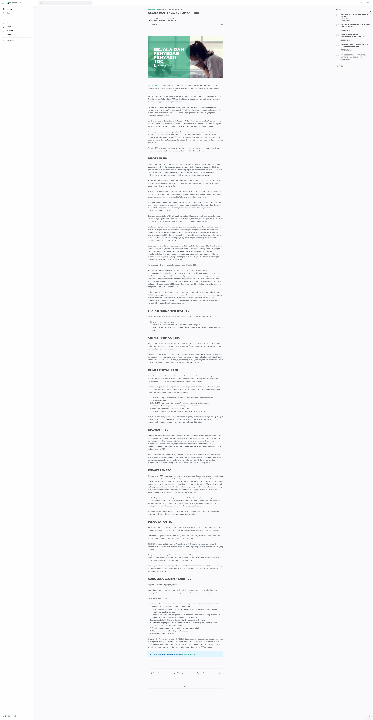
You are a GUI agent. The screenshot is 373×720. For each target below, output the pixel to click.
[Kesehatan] (152, 662)
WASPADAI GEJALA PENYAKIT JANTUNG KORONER (354, 15)
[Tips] (168, 662)
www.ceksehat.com (190, 654)
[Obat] (161, 662)
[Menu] (3, 3)
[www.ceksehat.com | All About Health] (14, 3)
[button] (41, 3)
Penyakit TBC (153, 85)
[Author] (159, 21)
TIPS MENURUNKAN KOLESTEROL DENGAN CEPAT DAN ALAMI (355, 26)
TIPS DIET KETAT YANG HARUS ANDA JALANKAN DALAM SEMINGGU (353, 56)
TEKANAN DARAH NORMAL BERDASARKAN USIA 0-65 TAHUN (352, 36)
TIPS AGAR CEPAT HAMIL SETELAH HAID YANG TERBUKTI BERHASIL (354, 46)
